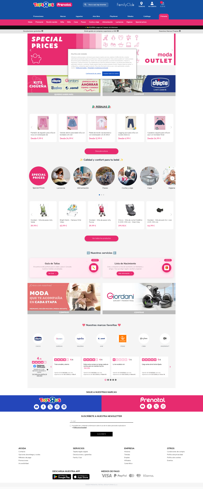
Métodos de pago (25, 457)
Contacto (22, 451)
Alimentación (107, 22)
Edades (130, 16)
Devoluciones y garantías (82, 454)
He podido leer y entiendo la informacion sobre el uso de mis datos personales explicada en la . (99, 427)
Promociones (38, 16)
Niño (69, 22)
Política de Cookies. (81, 68)
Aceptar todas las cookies (111, 73)
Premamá (39, 22)
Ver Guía (51, 273)
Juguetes (79, 16)
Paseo (83, 22)
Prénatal (163, 16)
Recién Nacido (51, 22)
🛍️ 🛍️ (101, 106)
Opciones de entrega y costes (29, 454)
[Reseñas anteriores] (50, 366)
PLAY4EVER (114, 16)
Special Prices (141, 22)
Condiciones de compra (175, 451)
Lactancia (119, 22)
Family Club (77, 457)
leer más (87, 368)
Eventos (170, 460)
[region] (102, 64)
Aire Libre (96, 16)
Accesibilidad (24, 463)
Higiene (129, 22)
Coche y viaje (94, 22)
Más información (124, 273)
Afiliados (127, 460)
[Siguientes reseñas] (170, 366)
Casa (76, 22)
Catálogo (147, 16)
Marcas (63, 16)
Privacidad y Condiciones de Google (97, 68)
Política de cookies (174, 457)
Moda (30, 22)
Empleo (127, 457)
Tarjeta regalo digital (80, 451)
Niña (62, 22)
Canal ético (128, 463)
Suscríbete (101, 434)
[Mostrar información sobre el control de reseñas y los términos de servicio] (47, 369)
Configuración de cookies (93, 73)
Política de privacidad (80, 428)
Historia (127, 451)
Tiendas (127, 454)
